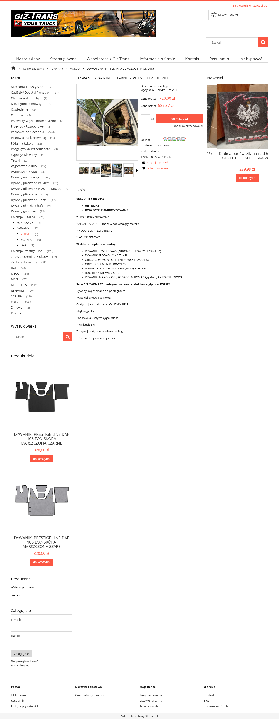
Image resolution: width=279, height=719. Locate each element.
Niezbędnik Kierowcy (26, 104)
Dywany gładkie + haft (27, 206)
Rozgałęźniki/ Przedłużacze (30, 149)
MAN (14, 279)
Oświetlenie (19, 109)
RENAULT (17, 290)
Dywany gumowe (23, 211)
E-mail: (16, 620)
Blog (206, 700)
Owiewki (17, 115)
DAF (23, 245)
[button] (137, 170)
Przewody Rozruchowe (27, 126)
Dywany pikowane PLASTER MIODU (36, 189)
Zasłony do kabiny (24, 262)
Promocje (17, 313)
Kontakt (209, 695)
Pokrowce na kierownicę (28, 138)
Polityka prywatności (24, 706)
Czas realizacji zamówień (91, 695)
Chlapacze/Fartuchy (25, 98)
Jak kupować (19, 695)
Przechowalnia (149, 706)
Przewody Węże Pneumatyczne (33, 121)
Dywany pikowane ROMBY (30, 183)
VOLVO (26, 234)
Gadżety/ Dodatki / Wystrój (30, 92)
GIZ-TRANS (164, 145)
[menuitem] (28, 59)
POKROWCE (24, 223)
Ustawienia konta (151, 700)
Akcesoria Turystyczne (27, 87)
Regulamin (18, 700)
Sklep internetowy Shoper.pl (139, 716)
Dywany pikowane (24, 194)
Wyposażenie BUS (24, 166)
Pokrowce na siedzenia (27, 132)
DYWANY (22, 228)
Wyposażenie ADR (24, 172)
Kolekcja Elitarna (23, 217)
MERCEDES (19, 285)
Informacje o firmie (216, 706)
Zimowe (16, 307)
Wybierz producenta (24, 587)
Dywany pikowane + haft (28, 200)
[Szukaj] (263, 42)
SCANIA (26, 239)
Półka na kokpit (22, 143)
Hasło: (15, 636)
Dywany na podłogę (25, 177)
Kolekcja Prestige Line (27, 251)
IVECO (15, 273)
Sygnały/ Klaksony (24, 155)
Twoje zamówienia (151, 695)
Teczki (15, 160)
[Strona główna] (83, 23)
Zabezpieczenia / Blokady (29, 256)
